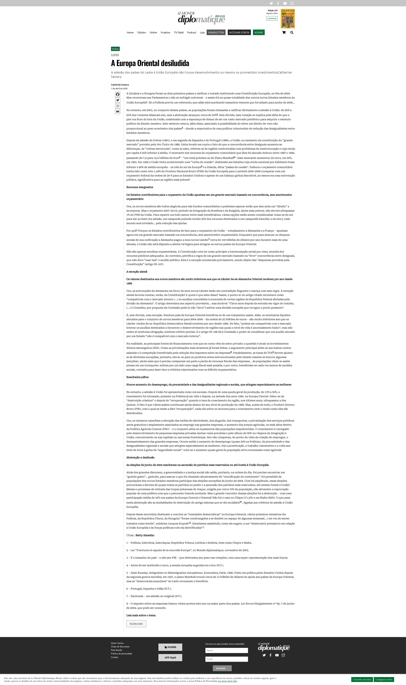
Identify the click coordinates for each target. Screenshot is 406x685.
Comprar (271, 18)
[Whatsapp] (117, 105)
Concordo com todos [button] (362, 679)
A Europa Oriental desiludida (150, 62)
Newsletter (216, 32)
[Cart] (284, 32)
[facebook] (278, 3)
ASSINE (259, 32)
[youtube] (285, 3)
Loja (202, 32)
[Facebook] (117, 94)
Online (153, 32)
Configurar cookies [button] (384, 679)
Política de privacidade (121, 653)
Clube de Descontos (120, 646)
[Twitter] (117, 100)
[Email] (117, 111)
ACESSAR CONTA (239, 32)
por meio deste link (227, 681)
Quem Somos (117, 643)
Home (130, 32)
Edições (142, 32)
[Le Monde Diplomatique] (201, 24)
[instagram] (292, 3)
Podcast (191, 32)
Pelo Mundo (116, 650)
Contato (114, 657)
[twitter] (271, 3)
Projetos (165, 32)
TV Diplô (179, 32)
